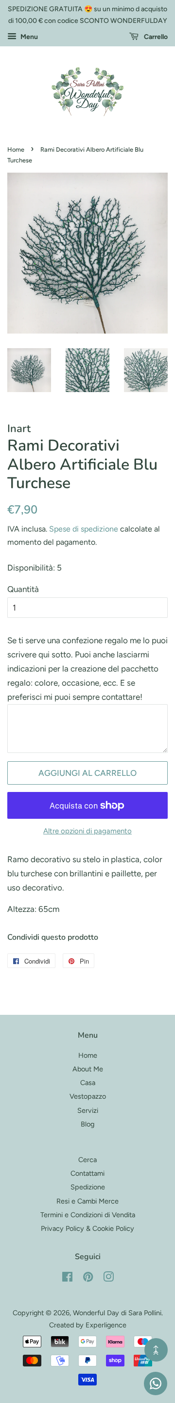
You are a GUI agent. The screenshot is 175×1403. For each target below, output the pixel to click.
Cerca (87, 1159)
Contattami (87, 1173)
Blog (87, 1124)
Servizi (87, 1110)
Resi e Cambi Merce (87, 1201)
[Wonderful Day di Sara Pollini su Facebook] (67, 1278)
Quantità (23, 589)
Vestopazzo (88, 1096)
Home (15, 149)
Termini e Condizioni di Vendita (87, 1214)
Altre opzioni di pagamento (87, 831)
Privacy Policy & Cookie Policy (87, 1228)
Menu (28, 37)
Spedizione (87, 1187)
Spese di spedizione (83, 529)
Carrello (155, 37)
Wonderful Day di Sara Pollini (117, 1312)
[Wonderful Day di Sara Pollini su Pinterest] (88, 1278)
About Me (87, 1069)
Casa (87, 1082)
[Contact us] (155, 1383)
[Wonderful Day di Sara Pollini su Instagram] (108, 1278)
